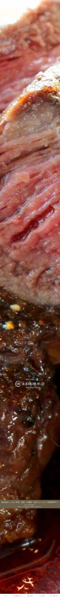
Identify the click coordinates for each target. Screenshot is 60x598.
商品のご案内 (30, 595)
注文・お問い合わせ (54, 595)
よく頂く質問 (42, 595)
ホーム (6, 595)
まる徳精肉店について (18, 595)
